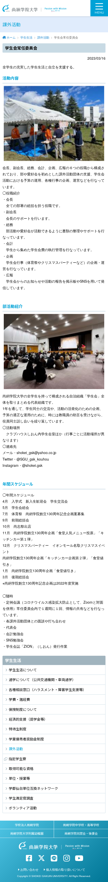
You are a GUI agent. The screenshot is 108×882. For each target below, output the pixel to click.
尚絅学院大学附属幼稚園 (26, 833)
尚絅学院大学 (34, 8)
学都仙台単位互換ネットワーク (33, 788)
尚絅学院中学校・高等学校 (81, 825)
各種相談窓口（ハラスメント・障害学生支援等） (47, 689)
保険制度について (23, 709)
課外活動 (43, 37)
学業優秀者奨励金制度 (26, 738)
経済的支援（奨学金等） (28, 719)
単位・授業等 (19, 778)
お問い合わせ (29, 869)
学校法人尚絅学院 (27, 825)
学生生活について (23, 669)
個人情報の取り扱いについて (65, 869)
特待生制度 (17, 728)
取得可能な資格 (21, 768)
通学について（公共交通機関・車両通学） (42, 679)
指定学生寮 (17, 758)
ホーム (11, 37)
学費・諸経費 (19, 699)
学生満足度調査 (21, 798)
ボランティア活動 (23, 807)
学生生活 (26, 37)
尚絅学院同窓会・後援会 (81, 833)
